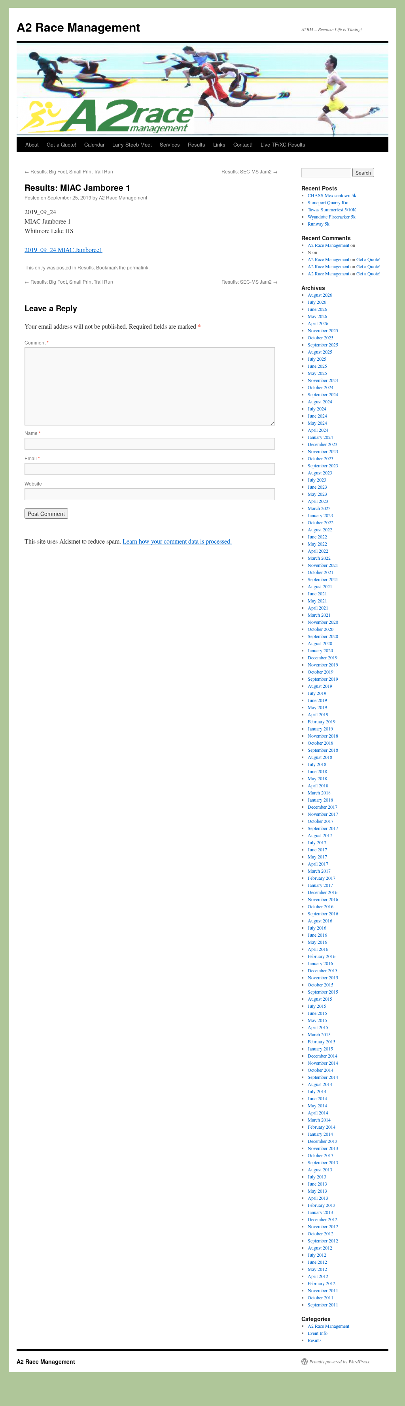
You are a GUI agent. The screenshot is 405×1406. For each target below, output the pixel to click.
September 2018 (323, 750)
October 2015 (320, 984)
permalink (137, 267)
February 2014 (321, 1127)
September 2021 (323, 579)
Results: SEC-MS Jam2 (249, 171)
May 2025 (317, 373)
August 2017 (320, 835)
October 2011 (320, 1297)
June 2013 (317, 1183)
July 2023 (317, 479)
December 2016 (322, 892)
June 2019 (317, 700)
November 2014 (323, 1063)
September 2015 (323, 991)
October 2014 (320, 1070)
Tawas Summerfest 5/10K (332, 209)
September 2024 (323, 394)
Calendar (94, 144)
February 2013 (321, 1205)
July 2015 (317, 1006)
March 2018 (319, 792)
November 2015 (323, 977)
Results (196, 144)
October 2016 (320, 906)
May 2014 (317, 1105)
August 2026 (320, 295)
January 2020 (320, 650)
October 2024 (320, 387)
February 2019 (321, 721)
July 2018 (317, 764)
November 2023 (323, 451)
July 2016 (317, 927)
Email (32, 458)
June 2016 (317, 935)
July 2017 (317, 842)
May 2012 (317, 1269)
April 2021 (318, 607)
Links (219, 144)
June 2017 (317, 849)
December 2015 (322, 970)
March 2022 (319, 558)
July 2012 (317, 1255)
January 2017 (320, 885)
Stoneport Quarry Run (329, 202)
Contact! (243, 144)
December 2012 (322, 1219)
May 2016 (317, 942)
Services (170, 144)
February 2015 (321, 1041)
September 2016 (323, 913)
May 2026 (317, 316)
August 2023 (320, 472)
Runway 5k (318, 223)
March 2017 (319, 871)
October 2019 (320, 671)
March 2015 (319, 1034)
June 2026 (317, 309)
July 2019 (317, 693)
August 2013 (320, 1169)
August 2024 (320, 401)
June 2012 (317, 1262)
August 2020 (320, 643)
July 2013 (317, 1176)
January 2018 (320, 799)
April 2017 (318, 863)
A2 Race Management (78, 26)
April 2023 (318, 501)
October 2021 (320, 572)
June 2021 (317, 593)
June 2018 (317, 771)
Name (33, 432)
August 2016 (320, 920)
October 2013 (320, 1155)
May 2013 (317, 1191)
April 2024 (318, 430)
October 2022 (320, 522)
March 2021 (319, 615)
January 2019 (320, 728)
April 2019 (318, 714)
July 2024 (317, 408)
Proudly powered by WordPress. (340, 1361)
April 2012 (318, 1276)
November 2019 (323, 664)
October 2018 (320, 743)
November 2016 (323, 899)
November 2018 (323, 735)
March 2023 (319, 508)
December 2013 (322, 1141)
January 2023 (320, 515)
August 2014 (320, 1084)
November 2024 (323, 380)
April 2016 (318, 949)
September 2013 (323, 1162)
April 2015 (318, 1027)
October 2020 (320, 629)
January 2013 (320, 1212)
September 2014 (323, 1077)
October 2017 (320, 821)
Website (33, 483)
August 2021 (320, 586)
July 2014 (317, 1091)
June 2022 (317, 536)
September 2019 (323, 679)
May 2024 (317, 423)
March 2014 (319, 1119)
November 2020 (323, 622)
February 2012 (321, 1283)
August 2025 (320, 351)
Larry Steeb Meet (132, 144)
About (32, 144)
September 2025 (323, 344)
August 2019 (320, 686)
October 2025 (320, 337)
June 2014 (317, 1098)
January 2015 (320, 1048)
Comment (37, 342)
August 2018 (320, 757)
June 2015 (317, 1013)
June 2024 (317, 415)
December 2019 (322, 657)
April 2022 (318, 551)
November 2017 (323, 814)
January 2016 (320, 963)
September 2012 (323, 1240)
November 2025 (323, 330)
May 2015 (317, 1020)
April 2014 (318, 1112)
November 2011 (323, 1290)
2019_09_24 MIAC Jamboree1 (63, 249)
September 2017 (323, 828)
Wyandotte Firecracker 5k (332, 216)
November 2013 (323, 1148)
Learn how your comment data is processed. (177, 541)
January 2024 (320, 437)
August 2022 (320, 529)
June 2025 (317, 366)
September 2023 (323, 465)
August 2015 (320, 999)
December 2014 (322, 1055)
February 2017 (321, 878)
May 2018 (317, 778)
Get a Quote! (61, 144)
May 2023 (317, 494)
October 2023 (320, 458)
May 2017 (317, 856)
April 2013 (318, 1198)
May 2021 (317, 600)
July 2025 (317, 359)
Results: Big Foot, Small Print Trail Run (69, 171)
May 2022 (317, 543)
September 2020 (323, 636)
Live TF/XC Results (283, 144)
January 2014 (320, 1134)
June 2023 (317, 487)
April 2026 (318, 323)
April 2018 (318, 785)
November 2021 (323, 565)
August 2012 (320, 1247)
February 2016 (321, 956)
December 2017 (322, 807)
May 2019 (317, 707)
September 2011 (323, 1304)
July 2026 (317, 302)
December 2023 (322, 444)
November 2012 (323, 1226)
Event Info (317, 1333)
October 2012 (320, 1233)
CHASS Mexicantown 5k (332, 195)
